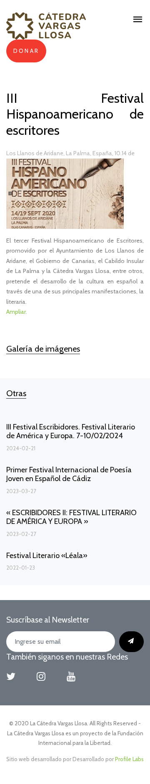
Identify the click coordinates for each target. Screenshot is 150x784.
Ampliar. (16, 311)
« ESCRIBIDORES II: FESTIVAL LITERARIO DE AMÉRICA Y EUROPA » (71, 517)
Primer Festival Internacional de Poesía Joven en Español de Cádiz (69, 474)
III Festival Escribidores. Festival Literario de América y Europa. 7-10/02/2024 (70, 431)
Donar (26, 51)
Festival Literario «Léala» (47, 555)
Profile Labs (129, 759)
